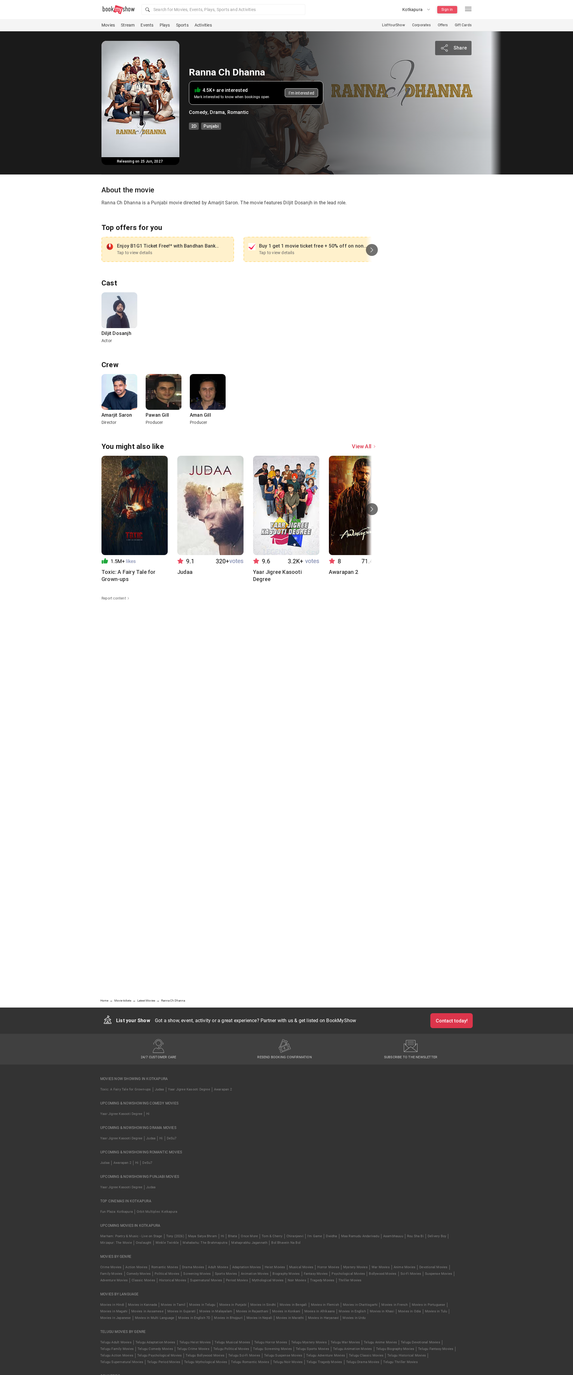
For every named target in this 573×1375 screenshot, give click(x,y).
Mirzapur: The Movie (116, 1243)
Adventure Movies (114, 1280)
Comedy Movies (139, 1274)
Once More (249, 1236)
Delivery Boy (437, 1236)
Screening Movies (197, 1274)
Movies (108, 25)
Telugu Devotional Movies (420, 1342)
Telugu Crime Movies (193, 1349)
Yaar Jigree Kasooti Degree (189, 1089)
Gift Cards (463, 25)
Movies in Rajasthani (252, 1311)
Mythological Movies (268, 1280)
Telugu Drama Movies (363, 1362)
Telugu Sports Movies (312, 1349)
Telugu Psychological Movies (159, 1355)
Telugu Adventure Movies (325, 1355)
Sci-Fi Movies (411, 1274)
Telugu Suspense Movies (283, 1355)
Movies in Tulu (436, 1311)
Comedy (198, 112)
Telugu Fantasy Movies (435, 1349)
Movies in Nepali (259, 1318)
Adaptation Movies (246, 1267)
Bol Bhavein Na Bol (286, 1243)
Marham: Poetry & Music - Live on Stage (131, 1236)
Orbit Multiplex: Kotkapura (157, 1212)
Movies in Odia (409, 1311)
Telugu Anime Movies (380, 1342)
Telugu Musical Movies (232, 1342)
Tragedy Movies (322, 1280)
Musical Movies (301, 1267)
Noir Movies (297, 1280)
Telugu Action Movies (116, 1355)
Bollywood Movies (382, 1274)
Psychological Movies (348, 1274)
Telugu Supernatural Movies (121, 1362)
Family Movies (111, 1274)
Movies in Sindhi (263, 1305)
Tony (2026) (175, 1236)
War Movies (381, 1267)
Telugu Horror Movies (270, 1342)
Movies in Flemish (325, 1305)
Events (147, 25)
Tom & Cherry (272, 1236)
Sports (182, 25)
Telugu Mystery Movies (309, 1342)
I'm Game (314, 1236)
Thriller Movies (350, 1280)
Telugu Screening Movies (272, 1349)
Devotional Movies (433, 1267)
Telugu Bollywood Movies (205, 1355)
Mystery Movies (355, 1267)
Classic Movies (143, 1280)
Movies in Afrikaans (319, 1311)
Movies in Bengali (293, 1305)
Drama (217, 112)
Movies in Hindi (112, 1305)
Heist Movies (275, 1267)
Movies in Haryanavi (323, 1318)
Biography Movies (286, 1274)
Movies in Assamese (147, 1311)
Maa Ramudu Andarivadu (360, 1236)
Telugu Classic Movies (366, 1355)
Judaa (159, 1089)
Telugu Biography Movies (395, 1349)
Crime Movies (110, 1267)
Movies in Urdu (354, 1318)
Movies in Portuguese (428, 1305)
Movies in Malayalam (215, 1311)
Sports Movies (226, 1274)
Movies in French (394, 1305)
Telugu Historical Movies (406, 1355)
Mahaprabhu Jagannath (249, 1243)
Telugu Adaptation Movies (155, 1342)
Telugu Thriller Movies (400, 1362)
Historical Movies (172, 1280)
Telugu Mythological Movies (205, 1362)
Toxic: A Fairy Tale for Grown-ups (125, 1089)
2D (193, 126)
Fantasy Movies (316, 1274)
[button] (223, 9)
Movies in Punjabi (233, 1305)
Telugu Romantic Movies (250, 1362)
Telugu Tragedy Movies (324, 1362)
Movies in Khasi (382, 1311)
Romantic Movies (164, 1267)
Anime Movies (404, 1267)
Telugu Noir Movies (288, 1362)
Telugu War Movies (345, 1342)
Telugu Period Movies (163, 1362)
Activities (203, 25)
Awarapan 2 (223, 1089)
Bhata (232, 1236)
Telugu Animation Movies (352, 1349)
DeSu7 (172, 1138)
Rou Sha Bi (415, 1236)
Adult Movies (218, 1267)
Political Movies (167, 1274)
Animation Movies (255, 1274)
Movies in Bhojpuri (228, 1318)
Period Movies (237, 1280)
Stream (128, 25)
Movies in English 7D (194, 1318)
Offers (443, 25)
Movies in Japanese (115, 1318)
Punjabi (211, 126)
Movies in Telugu (202, 1305)
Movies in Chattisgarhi (360, 1305)
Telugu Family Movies (117, 1349)
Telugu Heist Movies (195, 1342)
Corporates (421, 25)
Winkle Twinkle (167, 1243)
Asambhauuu (393, 1236)
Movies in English (352, 1311)
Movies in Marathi (290, 1318)
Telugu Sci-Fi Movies (244, 1355)
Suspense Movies (438, 1274)
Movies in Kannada (142, 1305)
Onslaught (144, 1243)
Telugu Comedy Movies (155, 1349)
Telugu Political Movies (231, 1349)
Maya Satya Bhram (202, 1236)
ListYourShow (393, 25)
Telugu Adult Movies (116, 1342)
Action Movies (136, 1267)
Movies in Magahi (113, 1311)
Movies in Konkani (286, 1311)
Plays (165, 25)
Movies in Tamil (173, 1305)
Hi (148, 1114)
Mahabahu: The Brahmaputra (205, 1243)
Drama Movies (193, 1267)
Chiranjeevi (295, 1236)
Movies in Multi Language (155, 1318)
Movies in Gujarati (181, 1311)
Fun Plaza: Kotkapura (116, 1212)
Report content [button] (113, 598)
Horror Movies (328, 1267)
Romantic (238, 112)
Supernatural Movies (206, 1280)
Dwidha (331, 1236)
